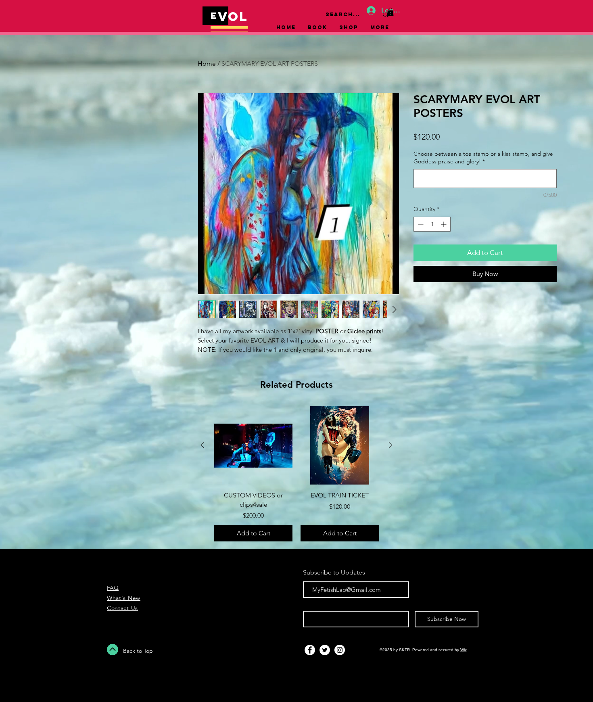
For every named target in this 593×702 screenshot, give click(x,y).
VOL (233, 16)
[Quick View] (253, 445)
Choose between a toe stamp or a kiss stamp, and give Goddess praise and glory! (483, 157)
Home (207, 63)
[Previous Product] (202, 445)
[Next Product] (390, 445)
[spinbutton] (432, 224)
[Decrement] (420, 224)
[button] (390, 12)
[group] (296, 474)
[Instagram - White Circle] (339, 650)
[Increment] (444, 224)
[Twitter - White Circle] (324, 650)
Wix (463, 650)
